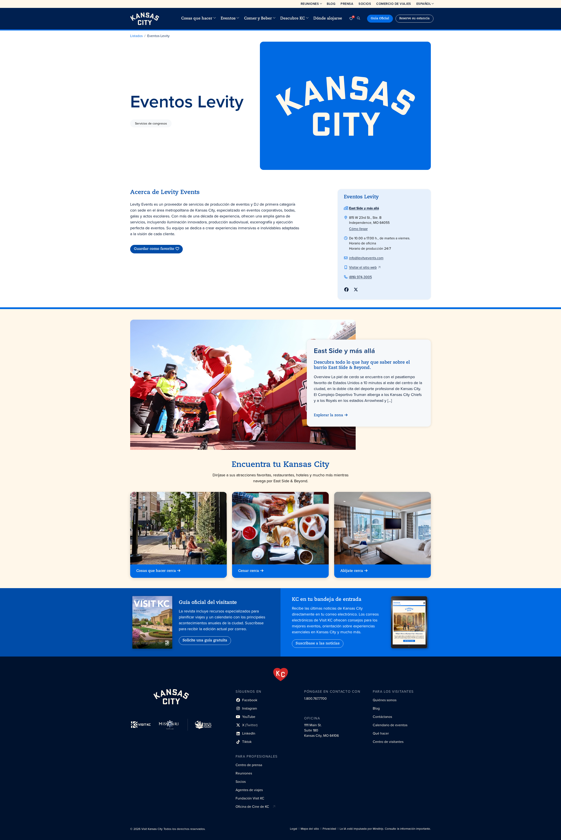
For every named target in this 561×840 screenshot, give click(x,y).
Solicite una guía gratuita (205, 640)
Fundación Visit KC (250, 798)
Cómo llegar (358, 228)
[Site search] (358, 18)
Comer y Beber (258, 18)
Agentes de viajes (249, 789)
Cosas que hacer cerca (156, 571)
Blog (331, 3)
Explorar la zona (328, 415)
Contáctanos (382, 716)
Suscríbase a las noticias (318, 643)
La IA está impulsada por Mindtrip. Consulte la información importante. (385, 829)
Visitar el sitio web (363, 267)
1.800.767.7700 (315, 698)
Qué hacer (381, 733)
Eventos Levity (158, 35)
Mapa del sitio (310, 829)
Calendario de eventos (390, 725)
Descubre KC (292, 18)
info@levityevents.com (366, 257)
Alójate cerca (351, 571)
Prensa (347, 3)
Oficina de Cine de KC (252, 806)
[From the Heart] (280, 674)
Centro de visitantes (388, 741)
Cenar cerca (248, 571)
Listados (136, 35)
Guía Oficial (380, 18)
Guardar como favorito (154, 249)
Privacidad (329, 829)
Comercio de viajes (393, 3)
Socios (365, 3)
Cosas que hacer (196, 18)
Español (423, 3)
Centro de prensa (249, 764)
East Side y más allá (364, 208)
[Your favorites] (351, 18)
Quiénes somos (384, 700)
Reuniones (310, 3)
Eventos (228, 18)
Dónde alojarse (327, 18)
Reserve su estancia (414, 18)
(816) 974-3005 (360, 276)
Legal (293, 829)
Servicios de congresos (151, 123)
